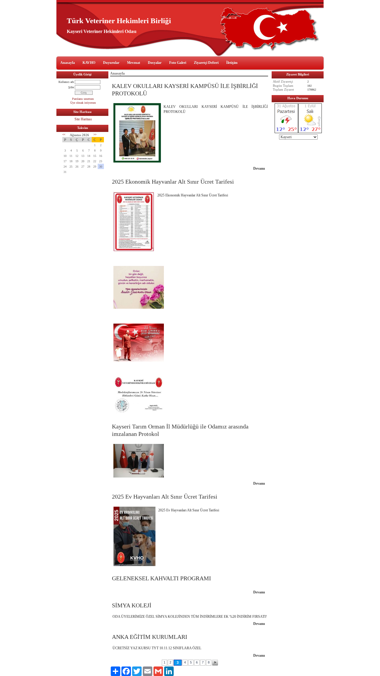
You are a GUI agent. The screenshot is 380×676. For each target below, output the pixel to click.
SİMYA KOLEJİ (131, 605)
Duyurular (111, 63)
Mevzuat (133, 63)
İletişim (232, 63)
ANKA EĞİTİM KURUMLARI (149, 637)
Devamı (259, 168)
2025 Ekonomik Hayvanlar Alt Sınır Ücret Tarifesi (173, 181)
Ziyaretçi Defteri (206, 63)
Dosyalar (155, 63)
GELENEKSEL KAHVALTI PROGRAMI (161, 578)
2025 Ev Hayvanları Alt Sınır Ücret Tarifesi (164, 496)
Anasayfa (67, 63)
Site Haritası (83, 119)
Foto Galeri (177, 63)
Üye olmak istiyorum (83, 102)
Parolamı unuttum (83, 98)
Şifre (71, 87)
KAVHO (89, 63)
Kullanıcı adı (66, 81)
